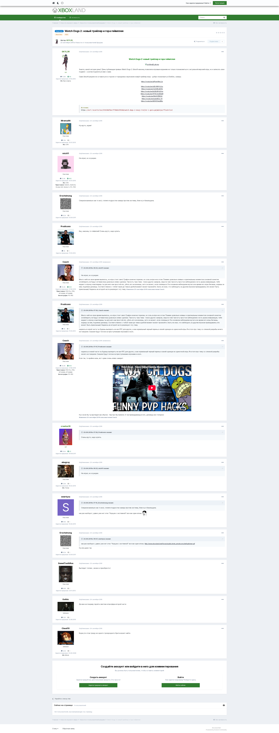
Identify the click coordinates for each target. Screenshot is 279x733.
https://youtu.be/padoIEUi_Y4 (152, 99)
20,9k (63, 287)
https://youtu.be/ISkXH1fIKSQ (152, 96)
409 (64, 522)
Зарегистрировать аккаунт (98, 685)
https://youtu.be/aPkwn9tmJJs (152, 81)
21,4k (63, 178)
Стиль (54, 729)
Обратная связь (68, 729)
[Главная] (53, 3)
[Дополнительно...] (222, 51)
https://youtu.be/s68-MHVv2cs (152, 86)
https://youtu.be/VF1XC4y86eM (152, 94)
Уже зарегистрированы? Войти (198, 3)
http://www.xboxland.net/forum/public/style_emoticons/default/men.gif (170, 544)
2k (64, 251)
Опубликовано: (90, 52)
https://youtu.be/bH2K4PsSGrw (152, 91)
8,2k (64, 215)
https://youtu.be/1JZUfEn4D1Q (152, 89)
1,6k (64, 140)
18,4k (64, 451)
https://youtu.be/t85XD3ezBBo (152, 101)
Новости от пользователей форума (89, 42)
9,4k (64, 651)
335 (64, 617)
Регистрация (219, 3)
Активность (75, 17)
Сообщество (61, 17)
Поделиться (199, 41)
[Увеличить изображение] (152, 64)
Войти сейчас (181, 685)
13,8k (64, 76)
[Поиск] (224, 17)
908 (64, 588)
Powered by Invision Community (216, 730)
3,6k (64, 483)
